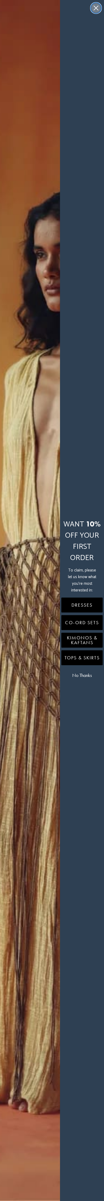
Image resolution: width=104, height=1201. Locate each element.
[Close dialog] (96, 8)
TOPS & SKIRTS (82, 658)
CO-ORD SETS (82, 623)
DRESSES (82, 605)
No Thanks (82, 675)
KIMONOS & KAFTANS (82, 640)
